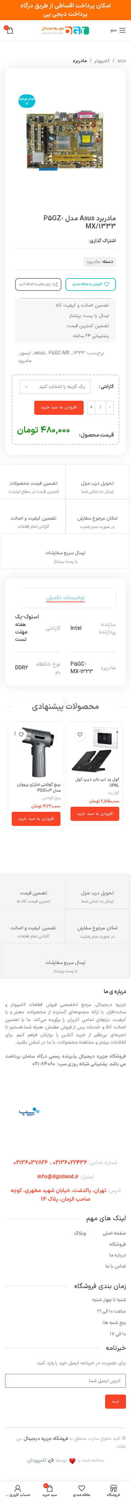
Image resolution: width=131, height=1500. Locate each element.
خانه (121, 60)
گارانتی (107, 386)
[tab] (65, 598)
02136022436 (70, 1163)
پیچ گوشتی (51, 798)
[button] (95, 814)
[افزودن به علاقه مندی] (80, 735)
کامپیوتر (102, 60)
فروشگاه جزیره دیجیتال (46, 1438)
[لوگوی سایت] (65, 30)
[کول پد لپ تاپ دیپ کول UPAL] (95, 749)
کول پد (113, 793)
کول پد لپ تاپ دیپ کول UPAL (97, 782)
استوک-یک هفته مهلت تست (27, 628)
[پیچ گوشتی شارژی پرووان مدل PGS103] (36, 752)
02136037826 (30, 1163)
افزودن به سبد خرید (59, 407)
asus (39, 353)
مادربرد (80, 60)
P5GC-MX (59, 353)
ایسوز (25, 353)
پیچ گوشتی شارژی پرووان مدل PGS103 (38, 787)
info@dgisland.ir (58, 1177)
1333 (79, 353)
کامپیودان (37, 1460)
